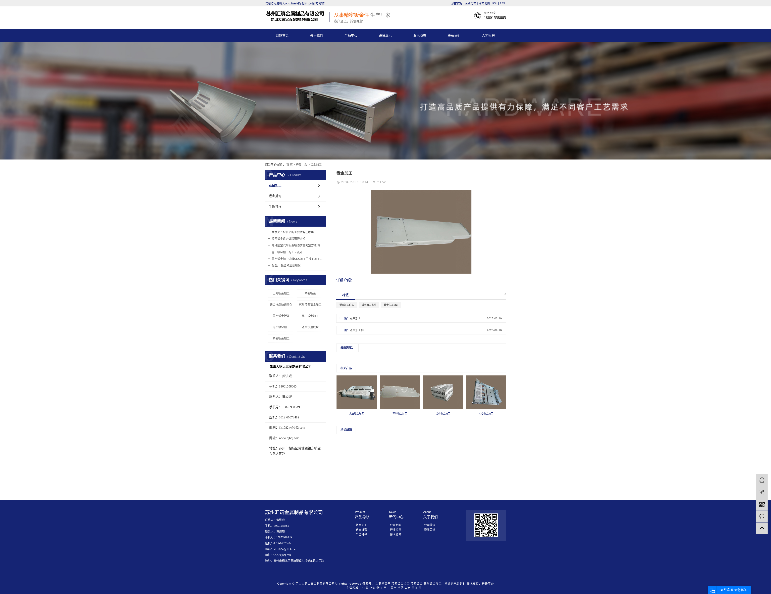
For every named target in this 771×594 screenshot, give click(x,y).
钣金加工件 (357, 330)
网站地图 (485, 3)
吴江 (415, 587)
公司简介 (429, 525)
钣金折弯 (275, 196)
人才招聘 (488, 35)
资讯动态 (419, 35)
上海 (372, 587)
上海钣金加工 (281, 293)
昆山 (387, 587)
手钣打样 (275, 206)
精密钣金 (310, 293)
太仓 (408, 587)
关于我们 (316, 35)
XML (503, 3)
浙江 (379, 587)
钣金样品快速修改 (281, 304)
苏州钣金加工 (281, 327)
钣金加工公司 (391, 305)
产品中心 (351, 35)
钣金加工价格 (346, 305)
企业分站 (470, 3)
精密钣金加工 (281, 338)
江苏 (365, 587)
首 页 (289, 164)
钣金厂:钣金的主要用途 (286, 265)
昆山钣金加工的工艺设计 (287, 252)
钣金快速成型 (310, 327)
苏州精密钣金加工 (310, 304)
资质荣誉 (429, 529)
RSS (494, 3)
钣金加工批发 (369, 305)
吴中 (422, 587)
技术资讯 (395, 534)
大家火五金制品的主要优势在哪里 (292, 232)
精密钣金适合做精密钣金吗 (288, 238)
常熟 (401, 587)
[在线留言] (762, 516)
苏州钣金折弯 (281, 315)
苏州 (394, 587)
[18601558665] (762, 492)
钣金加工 (316, 164)
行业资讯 (395, 529)
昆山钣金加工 (310, 315)
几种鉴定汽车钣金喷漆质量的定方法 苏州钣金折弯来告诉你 (297, 245)
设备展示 (385, 35)
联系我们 (454, 35)
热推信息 (457, 3)
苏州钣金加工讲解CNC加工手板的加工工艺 (297, 258)
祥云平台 (488, 583)
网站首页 (282, 35)
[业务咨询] (762, 480)
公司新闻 (395, 525)
